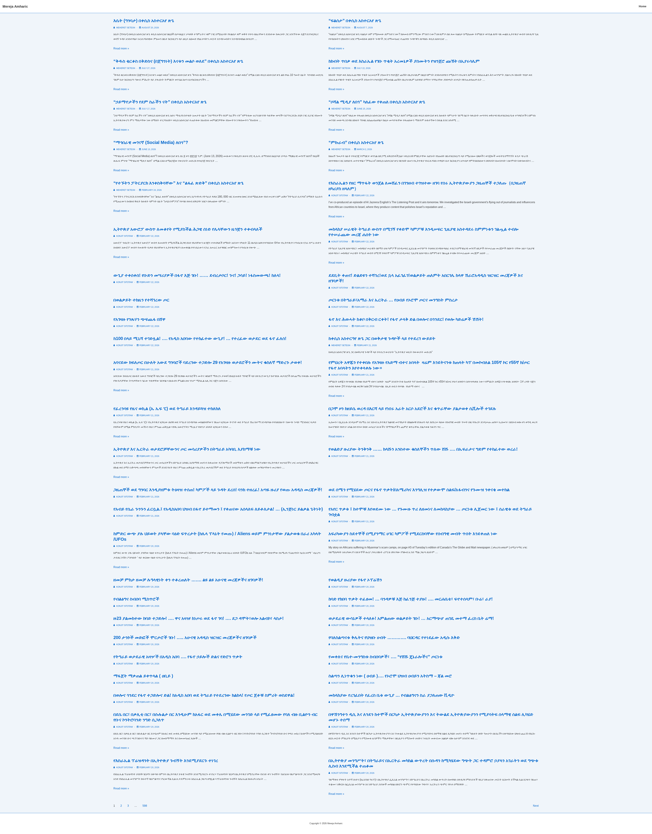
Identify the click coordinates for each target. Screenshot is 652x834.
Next (536, 805)
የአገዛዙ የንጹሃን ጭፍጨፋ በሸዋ (139, 319)
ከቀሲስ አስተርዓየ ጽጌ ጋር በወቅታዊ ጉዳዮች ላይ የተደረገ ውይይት (382, 338)
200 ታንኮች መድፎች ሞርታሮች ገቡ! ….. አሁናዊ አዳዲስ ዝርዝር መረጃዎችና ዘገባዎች (185, 637)
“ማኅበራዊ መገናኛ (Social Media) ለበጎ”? (150, 142)
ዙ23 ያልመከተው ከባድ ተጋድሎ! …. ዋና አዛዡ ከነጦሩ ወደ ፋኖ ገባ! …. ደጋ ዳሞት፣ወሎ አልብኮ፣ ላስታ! (198, 618)
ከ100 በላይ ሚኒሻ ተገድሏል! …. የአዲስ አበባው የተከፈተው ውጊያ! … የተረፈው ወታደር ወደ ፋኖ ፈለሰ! (199, 338)
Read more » (121, 48)
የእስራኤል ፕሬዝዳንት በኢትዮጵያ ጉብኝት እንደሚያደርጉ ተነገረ (165, 760)
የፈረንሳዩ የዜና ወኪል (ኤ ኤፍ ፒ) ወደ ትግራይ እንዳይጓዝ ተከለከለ (167, 408)
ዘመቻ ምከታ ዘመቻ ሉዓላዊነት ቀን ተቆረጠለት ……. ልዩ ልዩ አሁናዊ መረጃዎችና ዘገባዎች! (188, 579)
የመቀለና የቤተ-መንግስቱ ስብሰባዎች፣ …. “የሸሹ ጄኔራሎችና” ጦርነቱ (385, 656)
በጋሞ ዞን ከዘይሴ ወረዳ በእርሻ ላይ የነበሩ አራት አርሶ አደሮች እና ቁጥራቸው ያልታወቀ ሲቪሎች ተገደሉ (412, 408)
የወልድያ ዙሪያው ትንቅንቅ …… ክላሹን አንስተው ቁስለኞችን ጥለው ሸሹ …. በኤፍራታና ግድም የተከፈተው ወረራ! (423, 449)
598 (144, 805)
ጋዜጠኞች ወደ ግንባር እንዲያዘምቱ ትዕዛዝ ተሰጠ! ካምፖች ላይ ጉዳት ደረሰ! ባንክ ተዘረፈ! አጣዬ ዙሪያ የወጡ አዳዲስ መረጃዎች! (217, 489)
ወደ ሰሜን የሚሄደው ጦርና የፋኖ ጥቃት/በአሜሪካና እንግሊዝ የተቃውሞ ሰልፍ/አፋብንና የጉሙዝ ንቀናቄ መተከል (419, 489)
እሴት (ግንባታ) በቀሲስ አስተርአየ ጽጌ (143, 20)
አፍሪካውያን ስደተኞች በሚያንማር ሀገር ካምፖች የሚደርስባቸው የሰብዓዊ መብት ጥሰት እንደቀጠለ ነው (413, 533)
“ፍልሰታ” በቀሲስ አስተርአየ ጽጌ (355, 20)
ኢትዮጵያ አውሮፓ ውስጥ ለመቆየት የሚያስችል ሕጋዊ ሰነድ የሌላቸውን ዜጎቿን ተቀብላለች (187, 229)
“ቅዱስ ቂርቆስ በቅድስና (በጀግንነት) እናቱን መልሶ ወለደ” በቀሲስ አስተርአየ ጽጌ (178, 61)
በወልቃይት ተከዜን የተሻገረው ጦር (141, 299)
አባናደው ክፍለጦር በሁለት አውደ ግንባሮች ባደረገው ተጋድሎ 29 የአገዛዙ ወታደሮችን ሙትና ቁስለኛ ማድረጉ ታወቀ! (207, 362)
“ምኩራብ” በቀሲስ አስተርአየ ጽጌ (356, 142)
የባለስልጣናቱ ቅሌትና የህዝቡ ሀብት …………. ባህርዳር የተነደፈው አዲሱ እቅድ (394, 637)
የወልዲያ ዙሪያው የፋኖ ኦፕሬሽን (355, 579)
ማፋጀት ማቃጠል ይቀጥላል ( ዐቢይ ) (143, 675)
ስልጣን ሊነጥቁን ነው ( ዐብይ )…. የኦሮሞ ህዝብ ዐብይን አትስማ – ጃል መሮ (390, 675)
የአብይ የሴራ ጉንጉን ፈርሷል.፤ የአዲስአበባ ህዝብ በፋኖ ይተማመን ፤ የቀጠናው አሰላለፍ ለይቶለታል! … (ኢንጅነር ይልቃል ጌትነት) (218, 509)
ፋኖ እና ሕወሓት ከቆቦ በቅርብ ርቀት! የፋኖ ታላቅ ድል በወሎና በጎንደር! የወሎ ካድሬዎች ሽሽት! (406, 319)
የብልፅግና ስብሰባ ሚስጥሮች (136, 598)
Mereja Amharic (15, 6)
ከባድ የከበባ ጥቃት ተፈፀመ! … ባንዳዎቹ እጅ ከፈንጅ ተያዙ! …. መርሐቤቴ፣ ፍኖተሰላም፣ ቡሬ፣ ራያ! (411, 598)
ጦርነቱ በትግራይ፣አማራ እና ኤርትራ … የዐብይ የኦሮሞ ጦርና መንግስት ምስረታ (393, 299)
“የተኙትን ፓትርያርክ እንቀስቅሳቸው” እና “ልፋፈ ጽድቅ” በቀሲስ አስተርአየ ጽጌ (178, 183)
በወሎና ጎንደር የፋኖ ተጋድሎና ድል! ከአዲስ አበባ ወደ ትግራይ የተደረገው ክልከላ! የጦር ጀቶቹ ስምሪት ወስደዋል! (204, 695)
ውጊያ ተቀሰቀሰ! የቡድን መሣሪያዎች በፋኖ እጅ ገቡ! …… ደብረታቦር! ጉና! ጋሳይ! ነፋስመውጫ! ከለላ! (197, 275)
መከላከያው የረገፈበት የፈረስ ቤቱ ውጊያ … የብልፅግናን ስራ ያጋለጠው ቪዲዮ (391, 695)
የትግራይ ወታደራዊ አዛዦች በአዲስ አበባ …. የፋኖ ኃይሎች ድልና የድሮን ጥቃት (177, 656)
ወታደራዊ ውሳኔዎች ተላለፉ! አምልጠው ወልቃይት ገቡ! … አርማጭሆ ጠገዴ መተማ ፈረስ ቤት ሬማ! (411, 618)
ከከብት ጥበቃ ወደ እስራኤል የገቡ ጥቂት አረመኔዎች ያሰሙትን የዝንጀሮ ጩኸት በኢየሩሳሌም (404, 61)
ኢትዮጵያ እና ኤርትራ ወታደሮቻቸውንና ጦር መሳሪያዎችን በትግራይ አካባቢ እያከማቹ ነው (186, 449)
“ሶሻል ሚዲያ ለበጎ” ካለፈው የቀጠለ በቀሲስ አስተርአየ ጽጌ (377, 101)
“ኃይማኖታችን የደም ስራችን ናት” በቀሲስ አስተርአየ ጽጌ (160, 101)
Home (642, 6)
